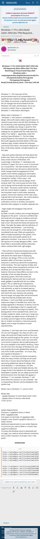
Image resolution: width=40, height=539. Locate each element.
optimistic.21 (7, 36)
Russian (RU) (7, 528)
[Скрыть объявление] (36, 530)
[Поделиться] (35, 56)
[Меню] (3, 3)
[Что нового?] (33, 3)
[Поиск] (37, 3)
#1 (38, 56)
